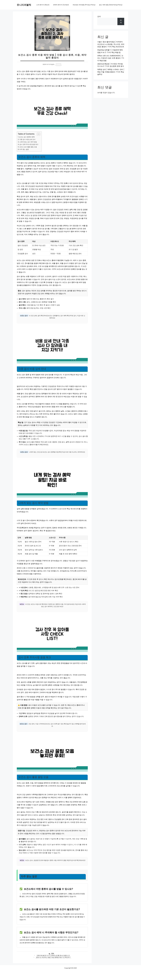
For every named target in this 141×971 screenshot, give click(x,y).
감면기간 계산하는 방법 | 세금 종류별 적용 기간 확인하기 (53, 957)
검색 (99, 16)
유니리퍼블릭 (24, 4)
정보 (52, 953)
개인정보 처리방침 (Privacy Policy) (84, 5)
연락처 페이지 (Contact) (61, 5)
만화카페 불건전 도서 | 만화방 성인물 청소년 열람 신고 (53, 955)
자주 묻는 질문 (24, 149)
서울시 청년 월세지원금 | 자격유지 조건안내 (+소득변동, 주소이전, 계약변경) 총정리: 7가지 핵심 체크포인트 (110, 44)
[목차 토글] (37, 134)
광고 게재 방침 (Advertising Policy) (110, 5)
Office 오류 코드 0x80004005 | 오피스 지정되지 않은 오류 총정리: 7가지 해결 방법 (110, 58)
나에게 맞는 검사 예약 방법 (28, 142)
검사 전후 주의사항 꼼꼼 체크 (28, 144)
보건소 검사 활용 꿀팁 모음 (28, 147)
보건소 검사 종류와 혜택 (27, 137)
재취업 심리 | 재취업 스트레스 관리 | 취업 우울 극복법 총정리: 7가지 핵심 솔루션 (110, 71)
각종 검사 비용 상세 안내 (27, 139)
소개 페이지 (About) (42, 5)
